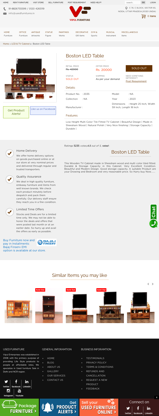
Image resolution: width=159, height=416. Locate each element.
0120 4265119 (36, 9)
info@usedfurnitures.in (21, 13)
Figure (49, 34)
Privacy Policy (96, 363)
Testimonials (95, 358)
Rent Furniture (20, 2)
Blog (50, 363)
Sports (94, 34)
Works (64, 34)
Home (5, 2)
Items (130, 34)
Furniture (8, 34)
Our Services (56, 376)
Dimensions (118, 104)
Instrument (111, 34)
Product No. (73, 94)
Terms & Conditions (99, 367)
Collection (72, 99)
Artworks (35, 34)
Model (115, 94)
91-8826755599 (17, 9)
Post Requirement (77, 2)
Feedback (93, 389)
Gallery (53, 371)
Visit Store (38, 2)
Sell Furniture (55, 2)
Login (153, 2)
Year (114, 99)
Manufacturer (73, 107)
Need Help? (96, 2)
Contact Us (55, 380)
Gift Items (82, 34)
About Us (53, 367)
